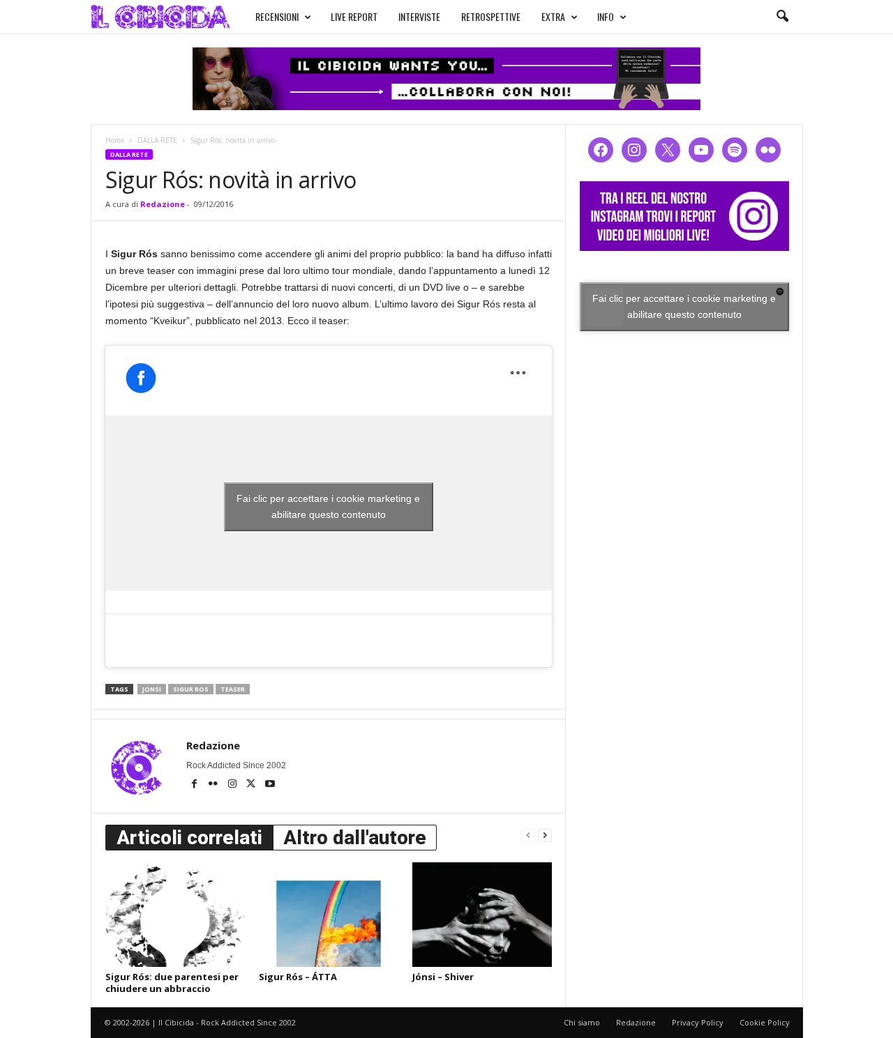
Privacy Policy (697, 1022)
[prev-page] (528, 834)
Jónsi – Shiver (443, 976)
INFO (605, 16)
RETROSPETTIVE (490, 16)
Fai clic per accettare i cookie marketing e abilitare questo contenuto (328, 506)
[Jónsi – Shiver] (482, 914)
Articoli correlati (189, 837)
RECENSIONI (277, 16)
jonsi (151, 689)
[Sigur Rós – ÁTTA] (328, 914)
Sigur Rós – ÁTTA (298, 976)
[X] (252, 785)
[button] (782, 16)
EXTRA (553, 16)
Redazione (162, 204)
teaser (232, 689)
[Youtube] (270, 785)
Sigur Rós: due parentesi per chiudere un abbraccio (172, 982)
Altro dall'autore (354, 837)
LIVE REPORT (354, 16)
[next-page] (545, 834)
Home (114, 140)
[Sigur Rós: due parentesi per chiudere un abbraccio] (175, 914)
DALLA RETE (157, 140)
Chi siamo (582, 1022)
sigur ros (191, 689)
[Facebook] (195, 785)
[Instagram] (233, 785)
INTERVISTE (419, 16)
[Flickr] (214, 785)
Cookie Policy (765, 1022)
